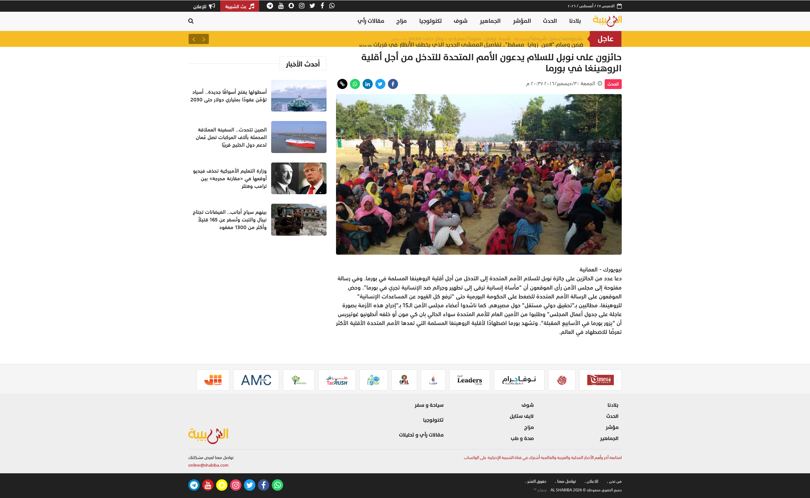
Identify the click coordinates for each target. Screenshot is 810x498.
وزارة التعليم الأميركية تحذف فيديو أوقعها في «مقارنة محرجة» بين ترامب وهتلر (230, 178)
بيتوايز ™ (540, 490)
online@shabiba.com (208, 465)
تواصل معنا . (565, 481)
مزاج (401, 21)
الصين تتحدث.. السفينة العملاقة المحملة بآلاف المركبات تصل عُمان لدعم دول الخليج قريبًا (231, 137)
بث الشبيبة (236, 6)
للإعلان (200, 6)
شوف (461, 21)
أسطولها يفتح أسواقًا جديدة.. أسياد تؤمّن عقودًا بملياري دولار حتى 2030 (487, 39)
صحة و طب (522, 438)
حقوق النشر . (535, 481)
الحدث (550, 21)
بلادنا (575, 21)
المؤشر (522, 21)
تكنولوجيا (430, 21)
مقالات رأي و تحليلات (421, 435)
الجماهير (490, 21)
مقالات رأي (371, 21)
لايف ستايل (522, 416)
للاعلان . (591, 481)
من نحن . (614, 481)
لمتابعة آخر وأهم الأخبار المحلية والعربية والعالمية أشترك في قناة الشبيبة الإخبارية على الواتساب (543, 457)
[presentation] (204, 39)
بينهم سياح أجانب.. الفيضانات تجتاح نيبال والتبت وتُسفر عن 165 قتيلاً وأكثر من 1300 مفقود (230, 219)
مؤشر (612, 427)
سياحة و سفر (429, 405)
